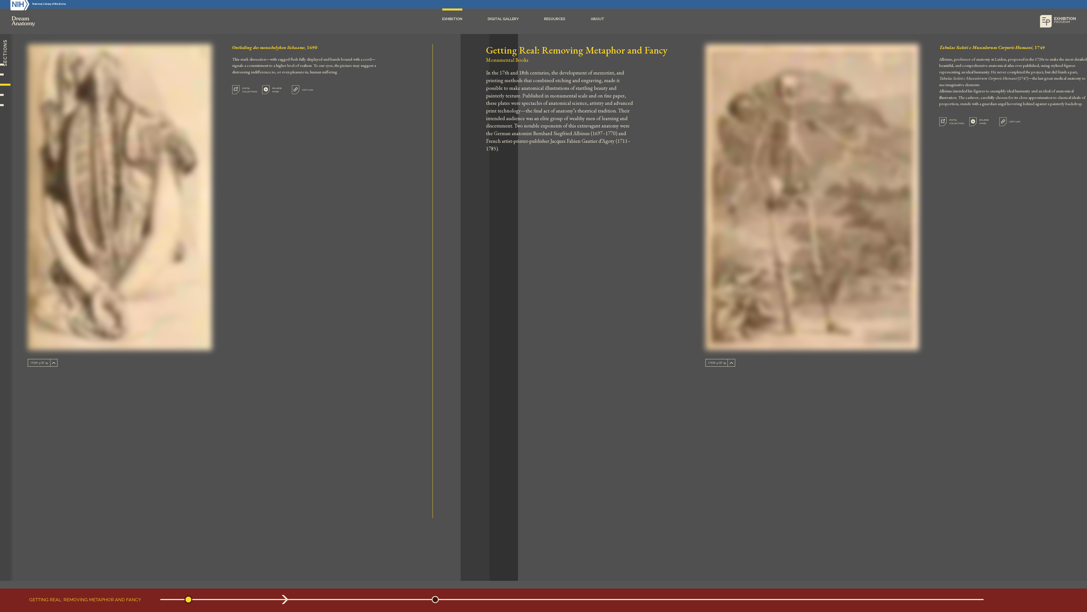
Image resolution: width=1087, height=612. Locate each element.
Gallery (5, 105)
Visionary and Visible (5, 95)
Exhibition (452, 19)
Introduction (5, 65)
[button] (188, 600)
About (597, 19)
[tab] (274, 89)
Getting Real (5, 85)
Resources (554, 19)
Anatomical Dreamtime (5, 74)
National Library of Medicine (49, 4)
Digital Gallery (503, 19)
